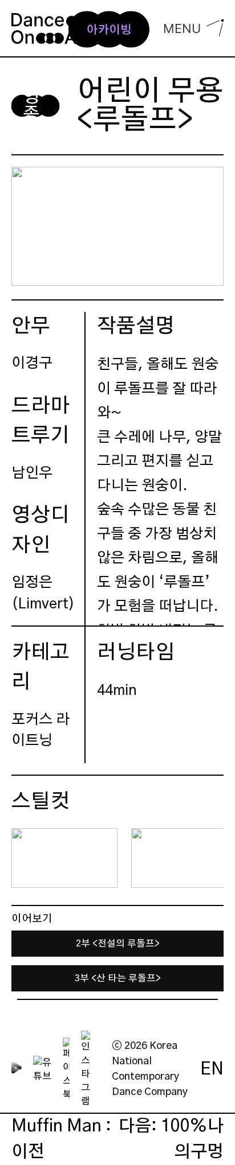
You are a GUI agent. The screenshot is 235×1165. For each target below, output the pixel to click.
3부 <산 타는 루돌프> (118, 978)
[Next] (205, 858)
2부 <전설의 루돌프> (118, 943)
